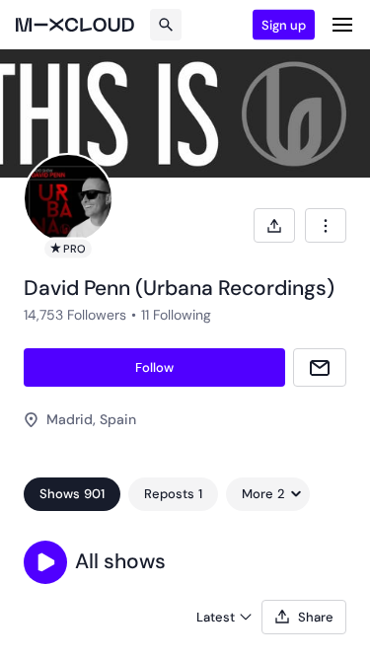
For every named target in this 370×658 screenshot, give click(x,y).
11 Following (176, 315)
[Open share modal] (274, 225)
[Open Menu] (342, 25)
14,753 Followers (75, 315)
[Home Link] (75, 25)
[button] (45, 562)
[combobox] (325, 225)
